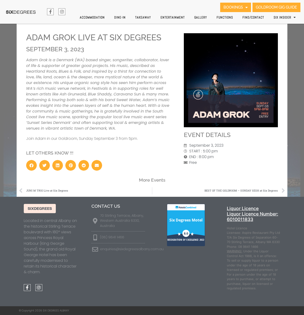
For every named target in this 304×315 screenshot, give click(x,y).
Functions (225, 17)
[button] (31, 165)
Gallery (200, 17)
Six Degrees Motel (186, 220)
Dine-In (120, 17)
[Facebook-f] (50, 11)
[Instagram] (61, 11)
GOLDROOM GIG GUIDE (276, 7)
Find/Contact (253, 17)
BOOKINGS (233, 7)
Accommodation (92, 17)
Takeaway (143, 17)
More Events (152, 180)
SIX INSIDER (282, 17)
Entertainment (173, 17)
